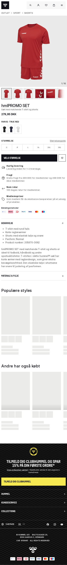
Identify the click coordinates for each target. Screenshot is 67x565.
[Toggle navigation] (30, 5)
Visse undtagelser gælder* (18, 470)
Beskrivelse (7, 223)
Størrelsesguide (58, 141)
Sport (16, 13)
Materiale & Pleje (10, 276)
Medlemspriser (15, 196)
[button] (38, 5)
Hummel (5, 494)
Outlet (5, 13)
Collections (8, 511)
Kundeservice (9, 502)
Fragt (9, 175)
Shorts (28, 13)
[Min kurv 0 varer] (54, 5)
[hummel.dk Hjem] (5, 5)
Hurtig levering (15, 166)
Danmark (10, 524)
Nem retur (12, 187)
